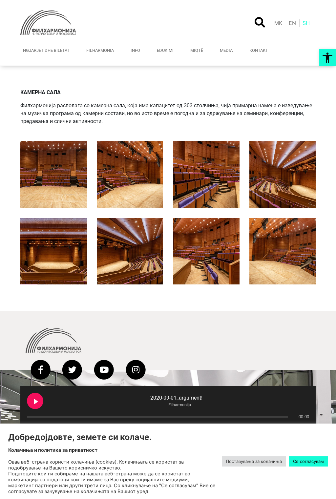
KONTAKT (258, 50)
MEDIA (226, 50)
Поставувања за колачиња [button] (254, 461)
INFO (135, 50)
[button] (327, 57)
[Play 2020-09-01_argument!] (35, 401)
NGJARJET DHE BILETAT (46, 50)
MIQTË (196, 50)
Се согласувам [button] (308, 461)
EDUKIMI (165, 50)
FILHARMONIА (100, 50)
